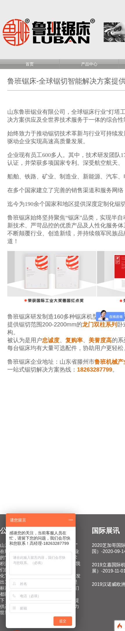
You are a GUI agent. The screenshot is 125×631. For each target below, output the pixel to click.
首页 (30, 64)
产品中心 (89, 64)
